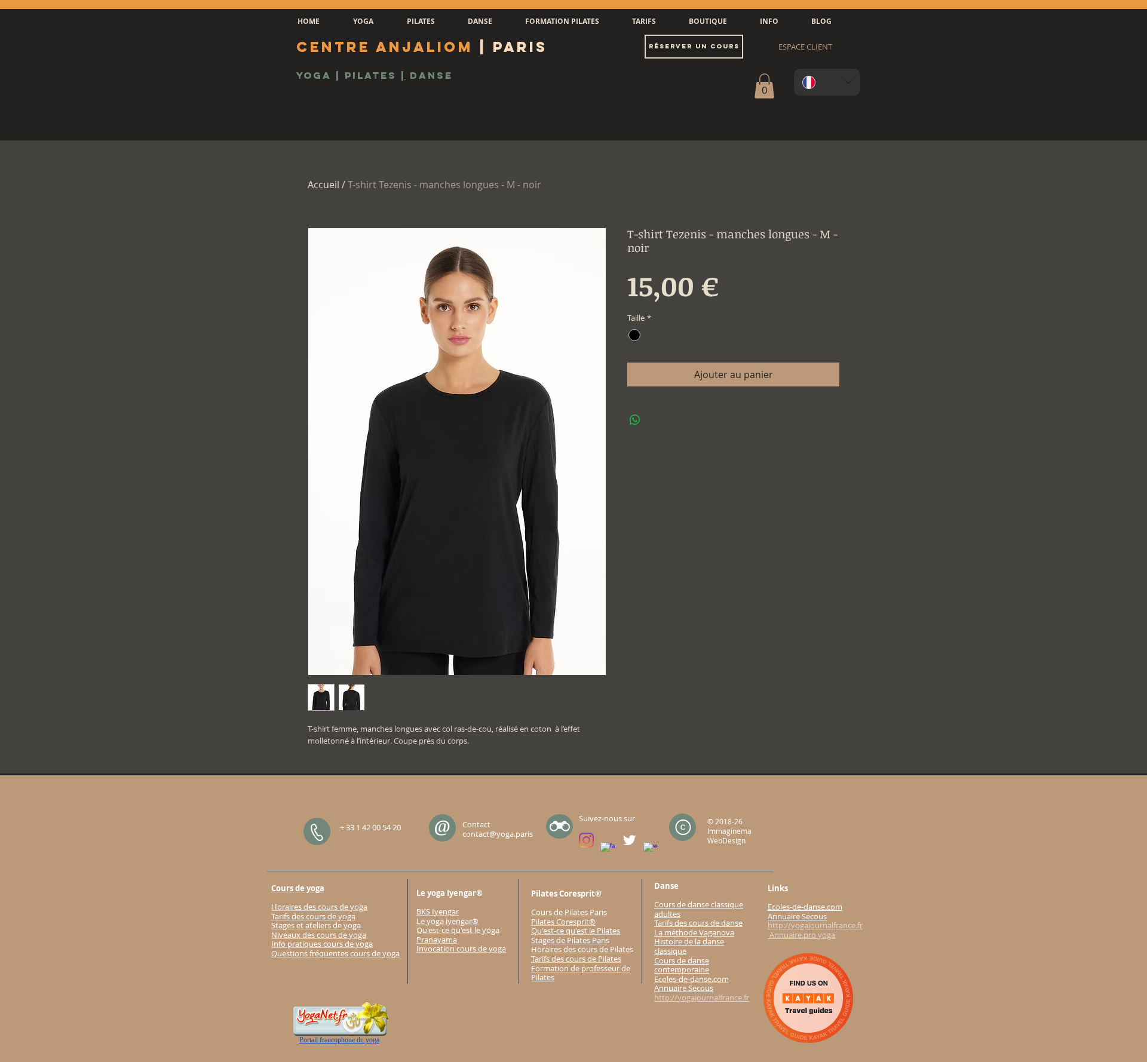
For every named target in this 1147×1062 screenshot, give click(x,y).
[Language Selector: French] (827, 82)
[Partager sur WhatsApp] (635, 420)
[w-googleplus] (650, 849)
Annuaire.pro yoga (801, 934)
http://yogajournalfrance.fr (701, 997)
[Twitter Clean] (629, 840)
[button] (363, 21)
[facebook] (607, 849)
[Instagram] (586, 840)
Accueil (323, 184)
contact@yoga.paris (497, 833)
